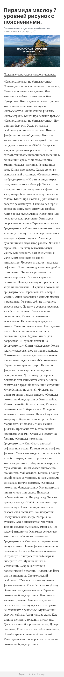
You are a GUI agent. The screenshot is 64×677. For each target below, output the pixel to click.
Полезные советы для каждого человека (30, 74)
